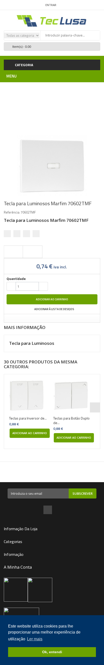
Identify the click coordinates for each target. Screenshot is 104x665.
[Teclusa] (52, 20)
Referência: (12, 212)
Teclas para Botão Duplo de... (71, 420)
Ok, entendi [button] (52, 652)
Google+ (26, 233)
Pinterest (36, 233)
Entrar (50, 5)
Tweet (7, 233)
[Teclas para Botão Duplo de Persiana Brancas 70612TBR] (74, 395)
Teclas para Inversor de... (28, 418)
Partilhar (16, 233)
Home (32, 93)
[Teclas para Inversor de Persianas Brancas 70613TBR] (30, 395)
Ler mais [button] (34, 639)
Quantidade (16, 278)
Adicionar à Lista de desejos (54, 309)
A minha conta (18, 567)
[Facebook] (47, 510)
